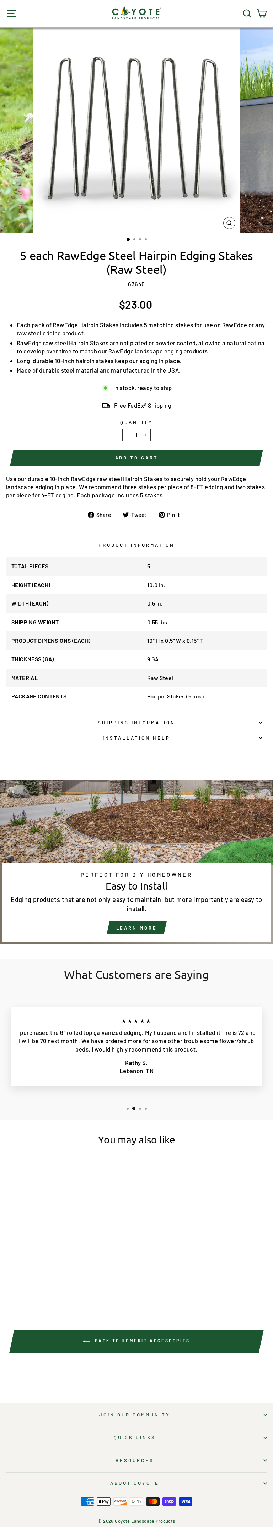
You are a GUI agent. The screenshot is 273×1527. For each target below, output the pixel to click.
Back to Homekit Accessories (141, 1340)
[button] (28, 1278)
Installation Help (136, 738)
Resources (135, 1460)
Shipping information (136, 722)
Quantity (136, 422)
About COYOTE (135, 1483)
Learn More (136, 928)
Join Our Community (134, 1414)
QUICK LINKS (135, 1437)
